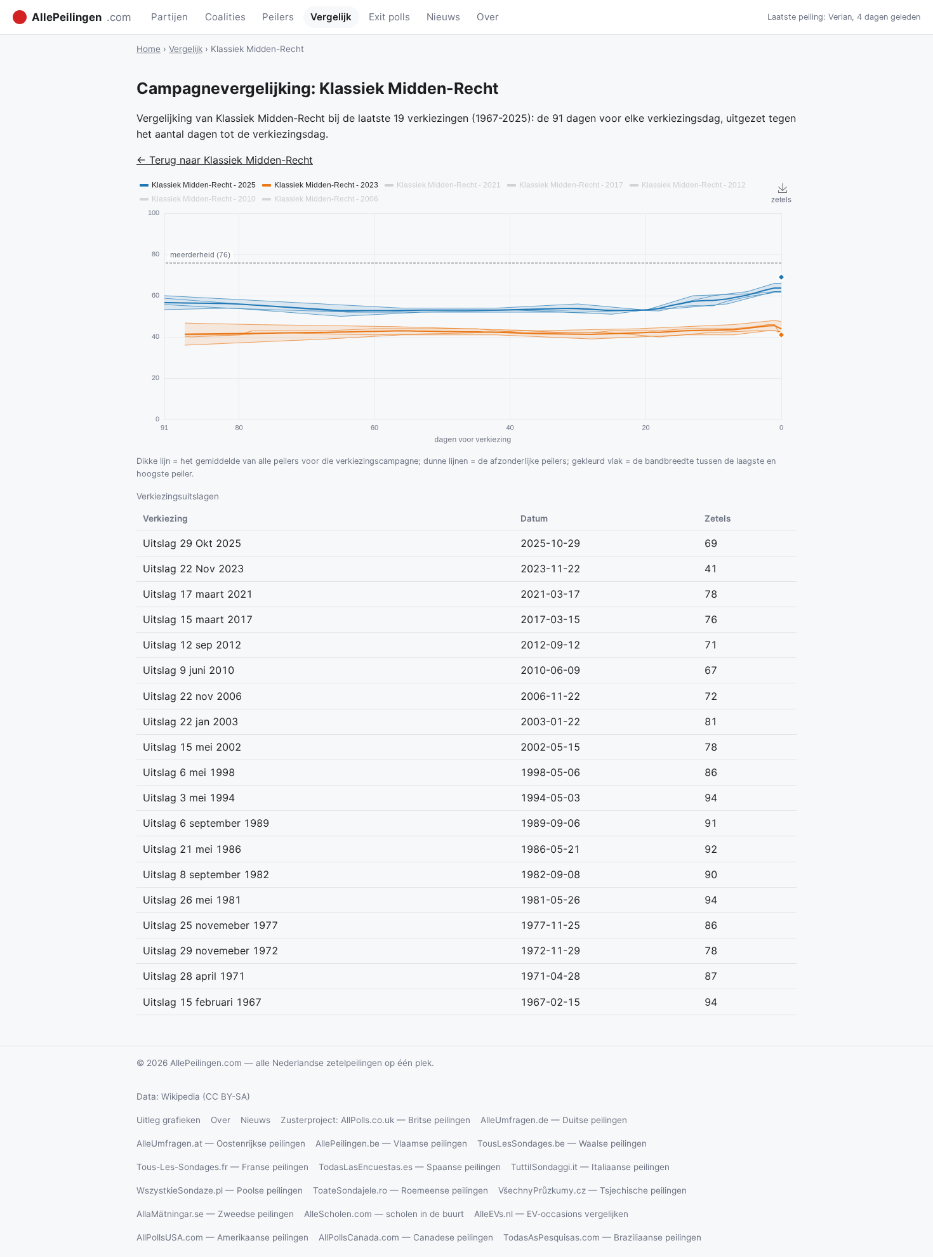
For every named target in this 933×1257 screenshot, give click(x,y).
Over (488, 17)
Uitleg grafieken (168, 1120)
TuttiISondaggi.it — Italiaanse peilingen (590, 1167)
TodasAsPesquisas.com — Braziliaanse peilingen (602, 1237)
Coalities (225, 17)
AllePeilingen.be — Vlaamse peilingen (391, 1143)
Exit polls (389, 17)
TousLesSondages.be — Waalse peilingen (562, 1143)
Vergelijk (331, 17)
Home (148, 49)
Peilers (278, 17)
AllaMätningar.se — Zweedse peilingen (215, 1214)
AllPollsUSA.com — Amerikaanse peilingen (222, 1237)
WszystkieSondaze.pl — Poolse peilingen (219, 1190)
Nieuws (443, 17)
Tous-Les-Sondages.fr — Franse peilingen (222, 1167)
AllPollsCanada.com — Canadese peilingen (406, 1237)
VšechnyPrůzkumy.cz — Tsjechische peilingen (592, 1190)
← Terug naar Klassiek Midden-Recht (224, 160)
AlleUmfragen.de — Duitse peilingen (553, 1120)
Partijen (169, 17)
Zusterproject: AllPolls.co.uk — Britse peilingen (375, 1120)
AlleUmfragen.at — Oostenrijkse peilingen (220, 1143)
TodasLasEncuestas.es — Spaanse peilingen (410, 1167)
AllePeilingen (81, 17)
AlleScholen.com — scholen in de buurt (384, 1214)
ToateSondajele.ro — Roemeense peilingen (400, 1190)
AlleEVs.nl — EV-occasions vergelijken (551, 1214)
